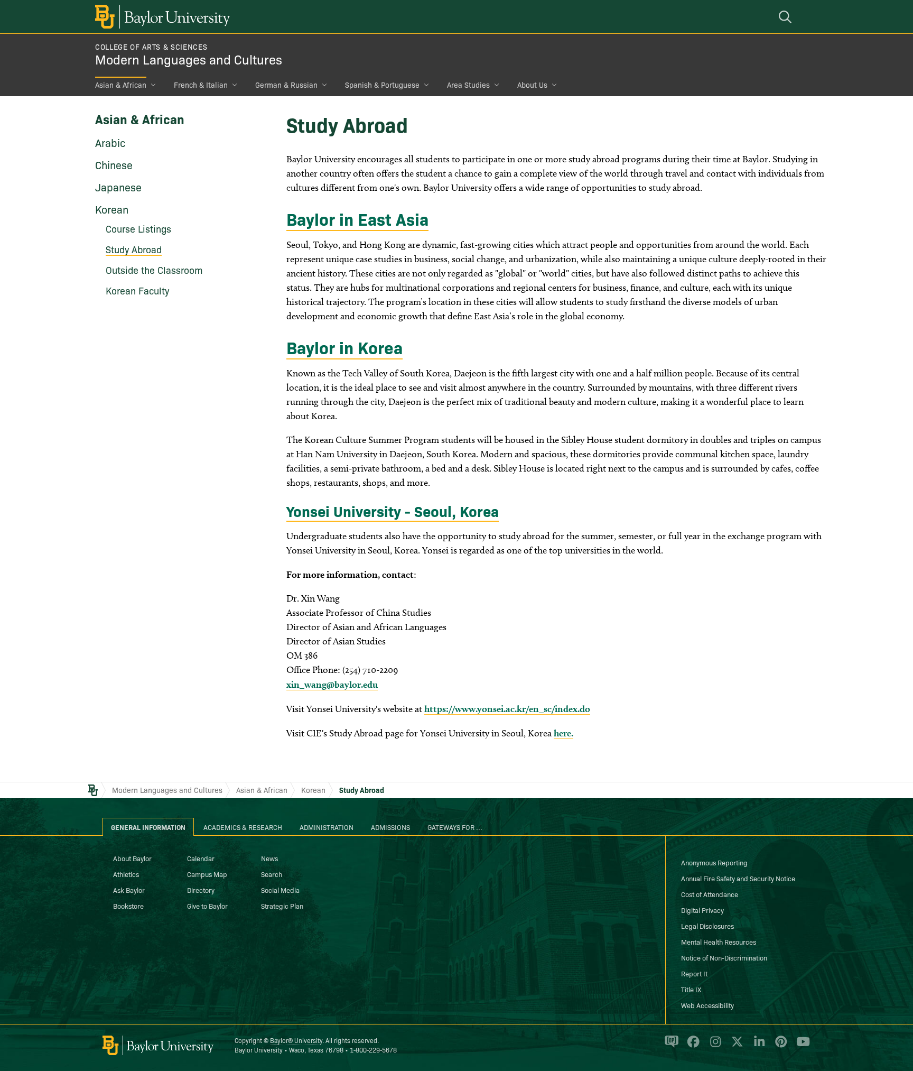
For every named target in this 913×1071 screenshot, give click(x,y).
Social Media (280, 889)
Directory (201, 889)
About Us (532, 84)
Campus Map (207, 874)
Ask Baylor (129, 889)
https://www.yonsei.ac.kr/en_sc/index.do (507, 708)
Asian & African (120, 84)
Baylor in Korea (344, 346)
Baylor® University (296, 1040)
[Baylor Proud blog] (670, 1046)
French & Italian (201, 84)
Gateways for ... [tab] (454, 827)
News (269, 858)
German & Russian (286, 84)
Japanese (118, 186)
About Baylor (132, 858)
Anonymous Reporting (714, 862)
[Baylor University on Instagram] (713, 1046)
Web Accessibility (707, 1005)
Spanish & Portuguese (382, 84)
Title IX (691, 989)
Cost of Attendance (709, 894)
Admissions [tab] (390, 827)
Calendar (201, 858)
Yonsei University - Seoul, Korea (392, 510)
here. (563, 732)
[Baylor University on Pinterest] (779, 1046)
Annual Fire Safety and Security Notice (738, 878)
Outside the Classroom (154, 269)
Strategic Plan (282, 905)
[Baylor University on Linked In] (757, 1046)
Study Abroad (361, 789)
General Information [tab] (148, 827)
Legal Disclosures (707, 925)
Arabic (110, 142)
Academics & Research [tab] (242, 827)
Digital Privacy (702, 910)
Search (271, 874)
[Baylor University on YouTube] (800, 1046)
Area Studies (468, 84)
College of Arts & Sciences (151, 46)
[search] (787, 16)
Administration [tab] (326, 827)
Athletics (126, 874)
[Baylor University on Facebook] (691, 1046)
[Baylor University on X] (735, 1046)
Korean (111, 208)
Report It (694, 973)
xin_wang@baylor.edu (332, 684)
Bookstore (128, 905)
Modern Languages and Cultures (188, 59)
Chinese (114, 164)
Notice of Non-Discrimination (724, 957)
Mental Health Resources (718, 941)
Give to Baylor (207, 905)
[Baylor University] (161, 16)
